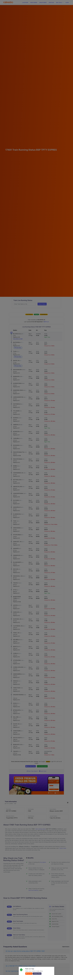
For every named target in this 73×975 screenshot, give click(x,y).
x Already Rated (37, 973)
